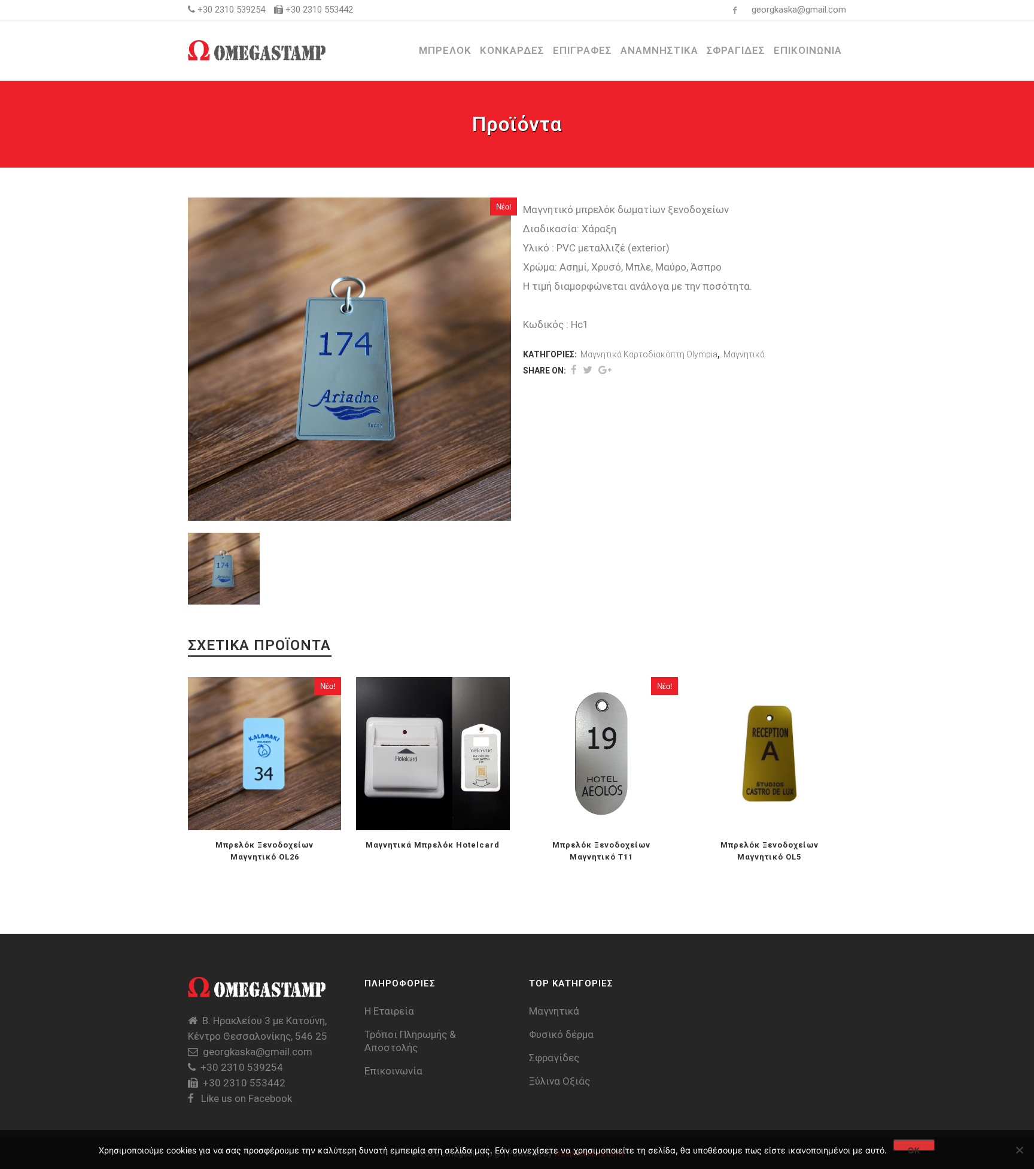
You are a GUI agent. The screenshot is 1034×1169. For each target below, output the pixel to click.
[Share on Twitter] (587, 370)
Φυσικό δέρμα (561, 1034)
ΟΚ (914, 1148)
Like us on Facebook (245, 1098)
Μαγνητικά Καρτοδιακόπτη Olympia (648, 354)
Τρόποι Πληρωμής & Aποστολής (410, 1040)
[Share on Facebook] (574, 370)
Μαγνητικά (744, 354)
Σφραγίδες (554, 1058)
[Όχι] (1019, 1150)
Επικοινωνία (393, 1071)
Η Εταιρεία (389, 1011)
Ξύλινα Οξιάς (559, 1081)
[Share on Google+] (605, 370)
